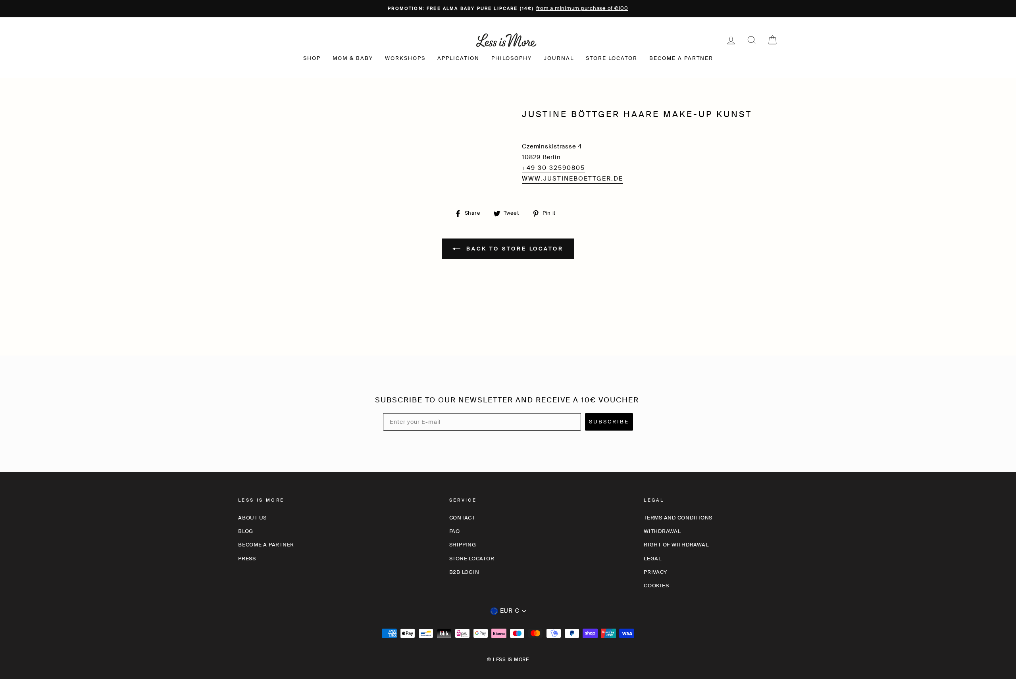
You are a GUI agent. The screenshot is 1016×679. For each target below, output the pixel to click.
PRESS (247, 558)
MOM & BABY (353, 58)
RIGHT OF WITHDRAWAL (676, 544)
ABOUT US (252, 517)
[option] (508, 8)
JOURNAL (559, 58)
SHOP (312, 58)
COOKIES (656, 585)
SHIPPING (462, 544)
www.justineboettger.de (572, 179)
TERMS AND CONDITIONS (678, 517)
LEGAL (653, 558)
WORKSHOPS (405, 58)
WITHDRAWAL (662, 531)
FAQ (454, 531)
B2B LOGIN (464, 572)
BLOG (245, 531)
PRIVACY (655, 572)
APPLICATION (458, 58)
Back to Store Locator (514, 248)
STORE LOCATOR (611, 58)
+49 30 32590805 (553, 168)
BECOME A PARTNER (681, 58)
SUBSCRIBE (609, 421)
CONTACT (462, 517)
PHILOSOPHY (511, 58)
